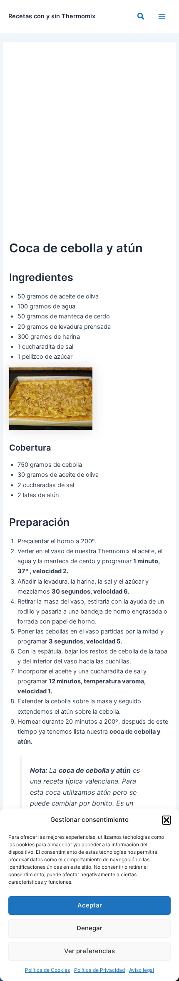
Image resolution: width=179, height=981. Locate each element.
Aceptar (89, 905)
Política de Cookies (47, 970)
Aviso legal (141, 970)
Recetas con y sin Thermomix (51, 16)
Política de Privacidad (99, 970)
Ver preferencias (89, 951)
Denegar (89, 928)
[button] (166, 820)
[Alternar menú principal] (162, 16)
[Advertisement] (89, 145)
